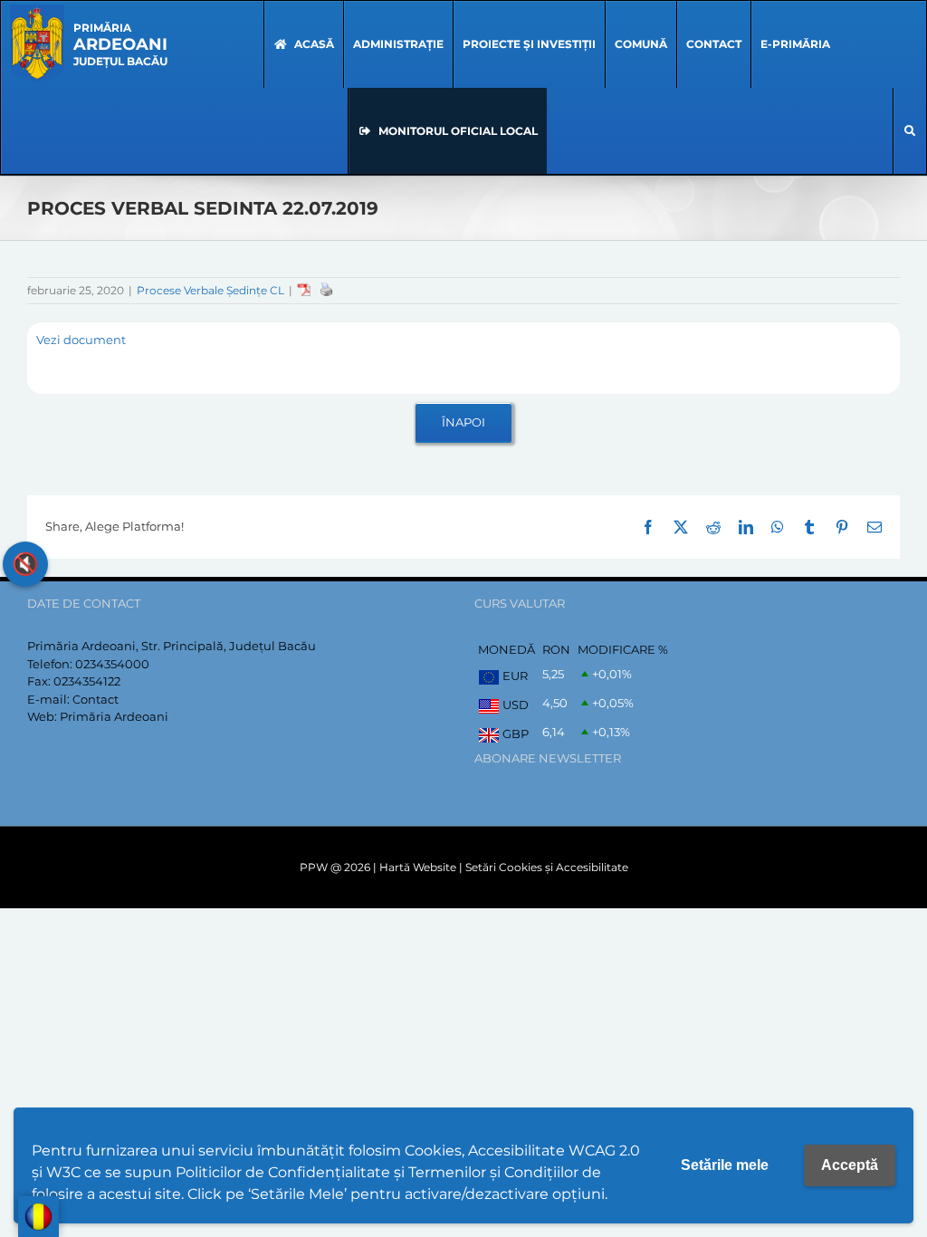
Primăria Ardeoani (114, 716)
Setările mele (725, 1165)
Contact (95, 699)
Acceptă (849, 1165)
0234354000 (112, 664)
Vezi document (81, 339)
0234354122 (86, 681)
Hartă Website (417, 867)
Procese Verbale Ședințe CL (210, 290)
